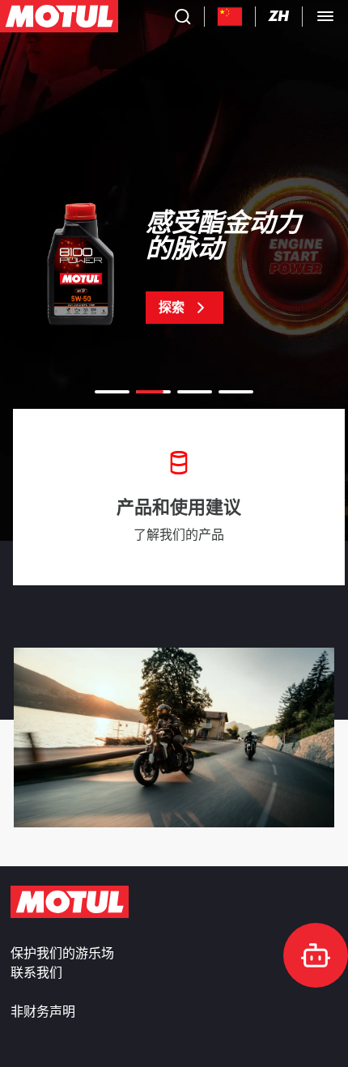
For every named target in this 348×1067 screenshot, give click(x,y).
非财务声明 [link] (43, 1011)
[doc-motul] (315, 955)
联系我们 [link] (36, 973)
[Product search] (183, 16)
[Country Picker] (230, 16)
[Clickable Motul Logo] (59, 16)
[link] (174, 267)
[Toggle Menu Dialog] (325, 16)
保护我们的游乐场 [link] (62, 953)
